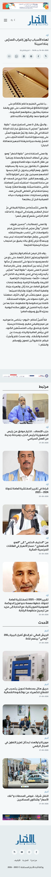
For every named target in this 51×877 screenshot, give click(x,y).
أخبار (46, 631)
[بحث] (12, 20)
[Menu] (5, 20)
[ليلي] (15, 20)
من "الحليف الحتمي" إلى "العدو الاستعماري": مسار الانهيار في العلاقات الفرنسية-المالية (27, 546)
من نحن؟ (33, 860)
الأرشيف (17, 860)
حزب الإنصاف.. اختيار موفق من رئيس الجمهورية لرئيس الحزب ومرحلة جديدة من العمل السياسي (26, 435)
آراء (47, 35)
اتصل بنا (25, 860)
